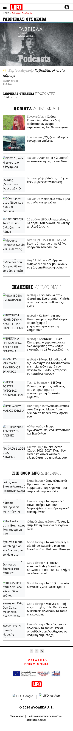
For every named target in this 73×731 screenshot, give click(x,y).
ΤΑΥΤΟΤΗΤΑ (36, 660)
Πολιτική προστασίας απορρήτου (45, 716)
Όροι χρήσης (17, 716)
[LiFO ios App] (49, 697)
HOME (6, 13)
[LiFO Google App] (23, 697)
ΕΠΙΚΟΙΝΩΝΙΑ (36, 664)
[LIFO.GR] (16, 8)
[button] (4, 7)
